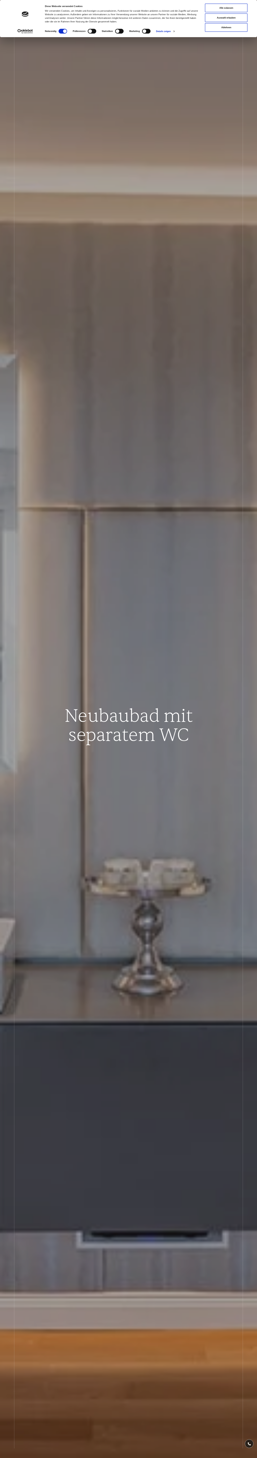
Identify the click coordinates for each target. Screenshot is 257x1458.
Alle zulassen (226, 8)
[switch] (92, 31)
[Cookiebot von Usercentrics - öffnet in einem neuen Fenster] (25, 31)
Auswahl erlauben (226, 17)
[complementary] (249, 1444)
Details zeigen (163, 31)
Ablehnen (226, 27)
